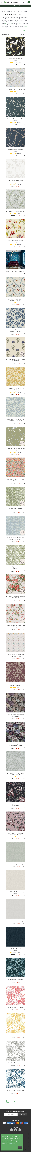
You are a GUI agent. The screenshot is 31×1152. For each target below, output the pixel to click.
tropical (20, 23)
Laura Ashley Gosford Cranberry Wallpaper (15, 241)
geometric (10, 23)
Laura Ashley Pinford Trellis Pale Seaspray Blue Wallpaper (15, 299)
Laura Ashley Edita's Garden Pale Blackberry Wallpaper (15, 833)
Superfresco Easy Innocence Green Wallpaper (15, 119)
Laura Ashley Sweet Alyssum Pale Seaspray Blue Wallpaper (15, 538)
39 (23, 1101)
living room (12, 21)
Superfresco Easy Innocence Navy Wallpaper (15, 150)
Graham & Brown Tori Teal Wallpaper (15, 271)
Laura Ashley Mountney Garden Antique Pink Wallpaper (15, 626)
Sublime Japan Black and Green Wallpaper (15, 59)
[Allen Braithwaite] (11, 2)
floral (13, 24)
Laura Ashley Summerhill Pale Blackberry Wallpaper (15, 684)
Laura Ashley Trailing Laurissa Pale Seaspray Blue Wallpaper (15, 419)
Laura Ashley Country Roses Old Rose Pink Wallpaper (15, 596)
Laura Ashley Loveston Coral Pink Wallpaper (15, 480)
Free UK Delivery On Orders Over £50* (16, 5)
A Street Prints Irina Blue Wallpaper (15, 1090)
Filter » (24, 30)
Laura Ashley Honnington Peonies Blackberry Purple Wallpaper (15, 744)
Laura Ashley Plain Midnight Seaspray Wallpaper (15, 949)
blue (6, 23)
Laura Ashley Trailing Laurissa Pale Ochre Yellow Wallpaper (15, 389)
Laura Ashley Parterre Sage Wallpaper (15, 211)
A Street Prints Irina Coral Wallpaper (15, 1007)
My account (24, 2)
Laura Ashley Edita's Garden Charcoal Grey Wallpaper (15, 804)
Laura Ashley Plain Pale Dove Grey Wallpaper (15, 892)
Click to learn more (10, 1143)
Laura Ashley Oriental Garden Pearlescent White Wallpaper (15, 181)
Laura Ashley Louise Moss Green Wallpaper (16, 567)
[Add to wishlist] (24, 64)
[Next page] (26, 1101)
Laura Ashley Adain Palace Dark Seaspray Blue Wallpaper (15, 330)
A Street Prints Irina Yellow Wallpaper (16, 1035)
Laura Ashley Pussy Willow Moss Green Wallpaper (15, 449)
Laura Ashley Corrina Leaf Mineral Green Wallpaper (15, 773)
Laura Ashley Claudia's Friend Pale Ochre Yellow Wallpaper (15, 655)
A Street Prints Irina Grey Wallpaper (15, 1062)
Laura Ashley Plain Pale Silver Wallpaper (15, 921)
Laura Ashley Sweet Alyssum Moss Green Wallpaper (15, 509)
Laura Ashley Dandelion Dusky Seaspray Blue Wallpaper (15, 359)
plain (26, 26)
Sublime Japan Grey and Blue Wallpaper (15, 89)
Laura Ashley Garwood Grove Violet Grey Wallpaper (15, 715)
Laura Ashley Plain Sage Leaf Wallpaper (15, 864)
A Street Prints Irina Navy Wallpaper (15, 979)
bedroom (17, 21)
